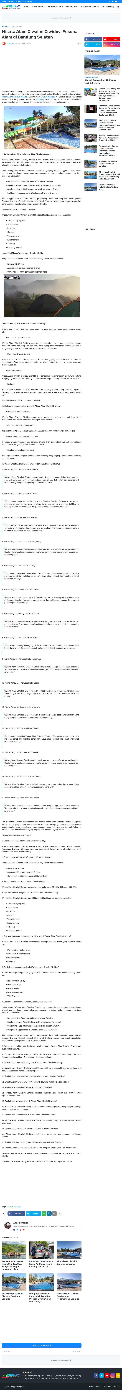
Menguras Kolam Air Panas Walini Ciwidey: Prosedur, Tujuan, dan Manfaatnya (40, 1297)
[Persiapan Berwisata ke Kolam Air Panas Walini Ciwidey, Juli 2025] (41, 1250)
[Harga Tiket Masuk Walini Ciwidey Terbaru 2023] (90, 187)
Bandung (40, 99)
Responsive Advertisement (61, 18)
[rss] (119, 1)
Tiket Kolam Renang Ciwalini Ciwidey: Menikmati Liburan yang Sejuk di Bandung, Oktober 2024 (109, 125)
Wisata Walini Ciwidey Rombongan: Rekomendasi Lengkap (68, 1296)
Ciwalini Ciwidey (16, 26)
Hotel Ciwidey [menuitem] (38, 7)
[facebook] (109, 1)
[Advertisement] (41, 67)
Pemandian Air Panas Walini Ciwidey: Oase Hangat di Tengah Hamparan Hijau (12, 1265)
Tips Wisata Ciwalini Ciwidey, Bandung (67, 1262)
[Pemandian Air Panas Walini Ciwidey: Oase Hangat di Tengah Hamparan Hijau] (14, 1250)
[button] (113, 7)
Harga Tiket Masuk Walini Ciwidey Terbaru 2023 (108, 187)
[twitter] (112, 1)
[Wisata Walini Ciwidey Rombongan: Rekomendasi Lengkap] (69, 1282)
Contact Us (19, 2)
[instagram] (20, 1230)
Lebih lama (76, 1351)
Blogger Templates (18, 1387)
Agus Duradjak (20, 1222)
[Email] (54, 1213)
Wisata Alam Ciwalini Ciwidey (15, 96)
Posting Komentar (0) (42, 1345)
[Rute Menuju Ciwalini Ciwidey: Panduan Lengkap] (14, 1282)
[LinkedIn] (49, 1213)
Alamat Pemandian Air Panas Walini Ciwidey (100, 82)
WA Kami (117, 1386)
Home (4, 2)
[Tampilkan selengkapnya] (59, 1213)
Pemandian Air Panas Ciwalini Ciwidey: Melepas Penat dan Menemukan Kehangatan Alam (108, 150)
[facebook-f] (96, 1375)
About (98, 1386)
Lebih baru (7, 1351)
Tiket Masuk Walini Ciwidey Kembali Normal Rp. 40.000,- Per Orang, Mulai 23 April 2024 (109, 175)
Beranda (5, 26)
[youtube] (116, 1)
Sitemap (11, 2)
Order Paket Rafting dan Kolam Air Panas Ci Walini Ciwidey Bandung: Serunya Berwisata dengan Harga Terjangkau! (109, 95)
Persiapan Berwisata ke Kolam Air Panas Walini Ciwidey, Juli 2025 (41, 1264)
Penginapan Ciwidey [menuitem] (90, 7)
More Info (28, 2)
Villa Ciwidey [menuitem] (108, 7)
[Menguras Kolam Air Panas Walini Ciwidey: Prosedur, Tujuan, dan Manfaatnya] (41, 1282)
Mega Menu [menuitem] (71, 7)
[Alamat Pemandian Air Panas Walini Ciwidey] (102, 65)
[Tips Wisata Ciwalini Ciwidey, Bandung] (69, 1250)
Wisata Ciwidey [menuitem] (54, 7)
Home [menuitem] (26, 7)
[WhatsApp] (44, 1213)
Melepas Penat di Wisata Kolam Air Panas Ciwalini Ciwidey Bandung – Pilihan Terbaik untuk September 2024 (109, 110)
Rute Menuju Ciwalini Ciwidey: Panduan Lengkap (12, 1296)
